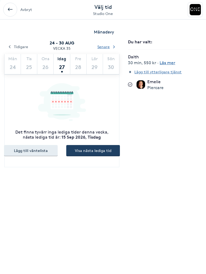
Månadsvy (104, 32)
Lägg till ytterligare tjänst (158, 72)
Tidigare (21, 46)
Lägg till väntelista (31, 150)
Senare (103, 46)
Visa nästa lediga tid (93, 150)
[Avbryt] (10, 10)
